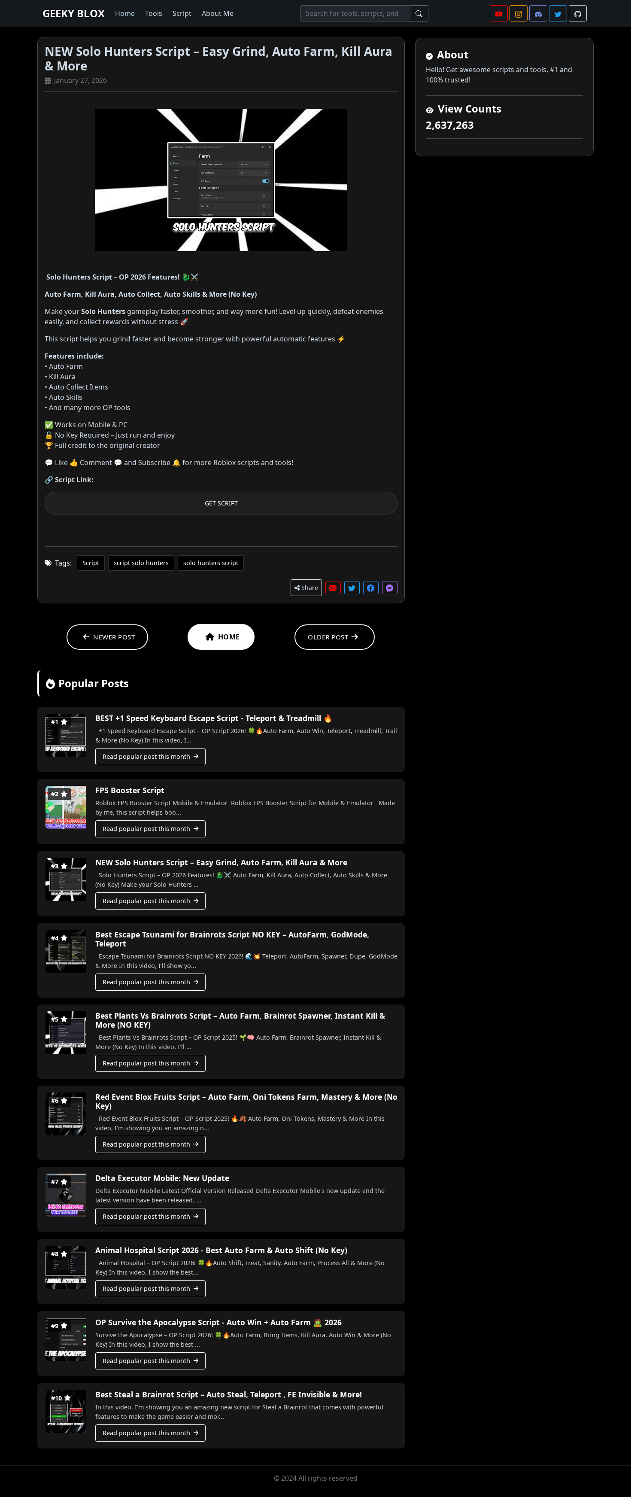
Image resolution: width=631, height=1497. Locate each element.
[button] (499, 13)
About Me (218, 13)
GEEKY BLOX (73, 13)
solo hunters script (210, 563)
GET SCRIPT (221, 503)
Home (125, 13)
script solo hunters (141, 563)
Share (309, 588)
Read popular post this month (146, 756)
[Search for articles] (419, 13)
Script (182, 13)
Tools (153, 13)
